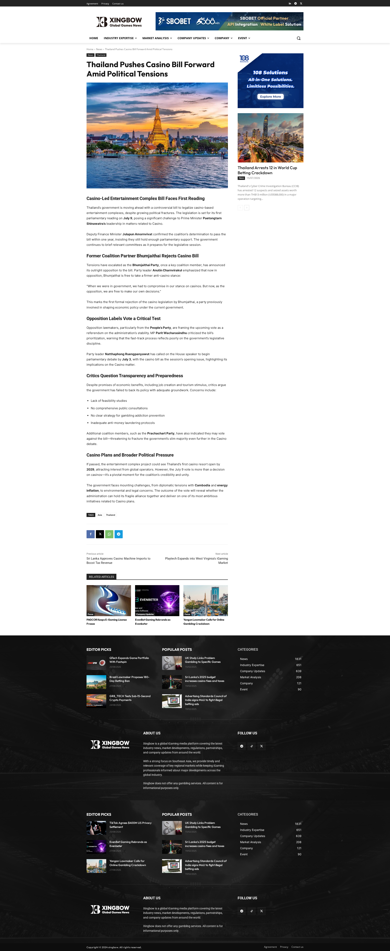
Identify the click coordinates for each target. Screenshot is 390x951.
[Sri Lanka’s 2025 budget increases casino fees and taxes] (172, 682)
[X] (301, 3)
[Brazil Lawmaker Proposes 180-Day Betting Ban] (96, 682)
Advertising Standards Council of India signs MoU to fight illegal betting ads (206, 700)
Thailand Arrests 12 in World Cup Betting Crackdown (267, 170)
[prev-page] (240, 207)
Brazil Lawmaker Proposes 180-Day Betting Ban (129, 679)
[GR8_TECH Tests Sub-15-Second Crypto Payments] (96, 701)
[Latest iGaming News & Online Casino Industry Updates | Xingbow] (119, 22)
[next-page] (246, 207)
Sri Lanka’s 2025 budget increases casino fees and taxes (204, 679)
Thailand (101, 55)
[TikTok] (252, 746)
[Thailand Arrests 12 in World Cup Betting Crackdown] (270, 137)
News (99, 49)
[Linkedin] (290, 3)
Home (90, 49)
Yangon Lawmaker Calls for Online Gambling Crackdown (127, 863)
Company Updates (145, 614)
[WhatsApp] (109, 534)
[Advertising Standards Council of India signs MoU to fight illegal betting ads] (172, 701)
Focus (90, 614)
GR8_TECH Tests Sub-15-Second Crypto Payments (130, 698)
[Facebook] (91, 534)
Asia (100, 514)
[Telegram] (295, 3)
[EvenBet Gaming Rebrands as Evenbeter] (157, 600)
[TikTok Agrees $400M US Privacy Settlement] (96, 828)
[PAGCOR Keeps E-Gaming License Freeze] (109, 600)
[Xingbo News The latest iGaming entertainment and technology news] (110, 744)
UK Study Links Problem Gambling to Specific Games (203, 660)
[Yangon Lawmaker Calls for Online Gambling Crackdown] (205, 600)
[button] (298, 38)
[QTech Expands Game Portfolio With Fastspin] (96, 663)
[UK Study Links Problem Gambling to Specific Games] (172, 663)
